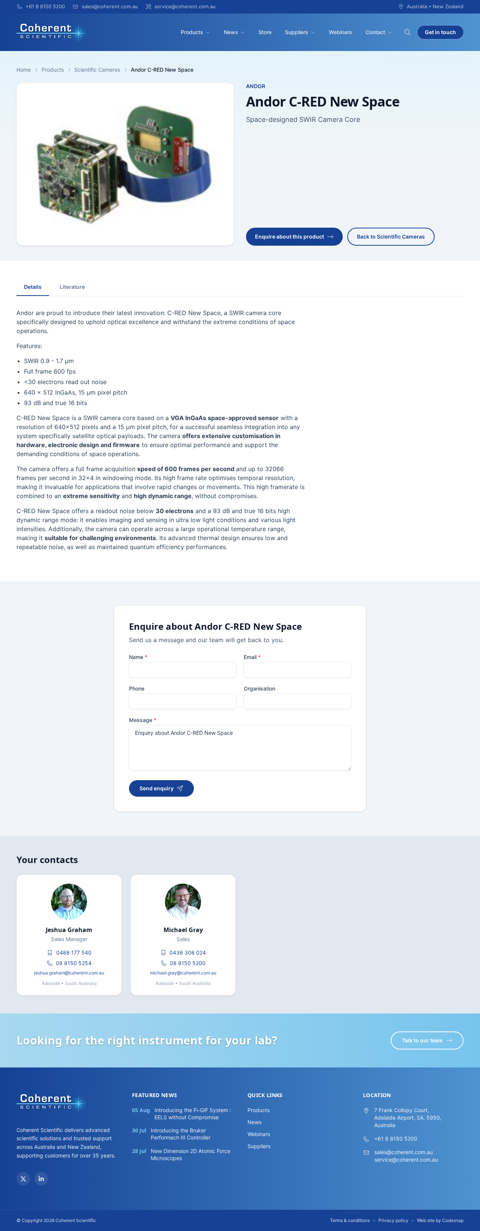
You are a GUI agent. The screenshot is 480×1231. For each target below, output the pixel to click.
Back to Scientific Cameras (391, 236)
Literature (72, 287)
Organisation (259, 688)
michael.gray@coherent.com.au (183, 973)
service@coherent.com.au (406, 1159)
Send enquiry (157, 788)
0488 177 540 (74, 952)
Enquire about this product (289, 236)
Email (252, 657)
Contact (375, 32)
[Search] (407, 32)
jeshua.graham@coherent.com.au (69, 973)
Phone (136, 688)
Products (192, 32)
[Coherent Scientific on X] (23, 1179)
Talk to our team (422, 1040)
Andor (256, 86)
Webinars (340, 32)
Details (33, 287)
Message (142, 720)
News (231, 32)
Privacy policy (393, 1220)
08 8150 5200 (188, 963)
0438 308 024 (188, 952)
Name (138, 657)
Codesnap (453, 1220)
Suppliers (296, 32)
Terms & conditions (350, 1220)
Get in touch (440, 32)
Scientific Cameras (97, 69)
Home (23, 69)
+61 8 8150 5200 (395, 1138)
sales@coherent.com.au (403, 1152)
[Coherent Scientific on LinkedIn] (41, 1179)
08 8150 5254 (74, 963)
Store (265, 32)
